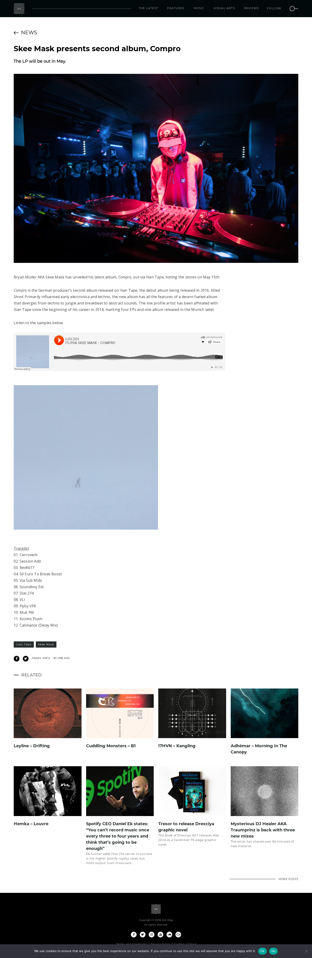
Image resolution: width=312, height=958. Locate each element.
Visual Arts (224, 8)
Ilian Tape (24, 644)
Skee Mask (46, 644)
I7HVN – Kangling (177, 745)
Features (176, 8)
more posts (288, 879)
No (273, 951)
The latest (148, 8)
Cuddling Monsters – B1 (111, 745)
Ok (262, 951)
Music (199, 8)
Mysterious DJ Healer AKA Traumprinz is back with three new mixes (263, 830)
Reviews (251, 8)
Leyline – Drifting (32, 745)
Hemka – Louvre (31, 823)
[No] (306, 951)
